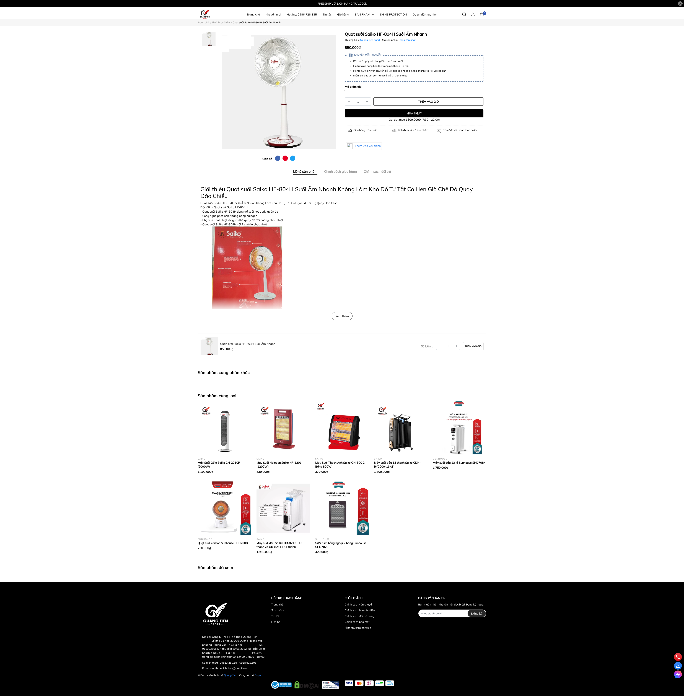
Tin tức (275, 616)
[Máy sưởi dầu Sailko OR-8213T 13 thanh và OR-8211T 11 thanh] (283, 508)
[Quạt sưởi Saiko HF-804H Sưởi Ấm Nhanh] (278, 92)
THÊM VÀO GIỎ (428, 101)
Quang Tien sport (370, 40)
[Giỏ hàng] (482, 14)
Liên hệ (275, 621)
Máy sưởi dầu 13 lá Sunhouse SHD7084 (459, 462)
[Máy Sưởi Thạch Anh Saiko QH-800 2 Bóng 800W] (342, 428)
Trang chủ (277, 604)
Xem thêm (342, 316)
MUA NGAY (414, 113)
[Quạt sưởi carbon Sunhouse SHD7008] (224, 508)
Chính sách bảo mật (357, 621)
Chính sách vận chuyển (359, 604)
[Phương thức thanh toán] (369, 683)
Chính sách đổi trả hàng (359, 616)
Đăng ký (476, 613)
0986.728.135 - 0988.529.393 (238, 662)
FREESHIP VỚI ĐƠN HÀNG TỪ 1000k (342, 3)
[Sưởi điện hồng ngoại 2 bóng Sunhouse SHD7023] (342, 508)
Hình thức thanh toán (358, 627)
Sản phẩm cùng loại (217, 395)
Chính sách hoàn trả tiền (360, 610)
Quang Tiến (230, 675)
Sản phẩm (277, 610)
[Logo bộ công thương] (305, 684)
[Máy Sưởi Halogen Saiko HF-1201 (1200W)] (283, 428)
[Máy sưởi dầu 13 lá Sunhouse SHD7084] (459, 428)
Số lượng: (427, 346)
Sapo (258, 675)
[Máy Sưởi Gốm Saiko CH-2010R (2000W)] (224, 428)
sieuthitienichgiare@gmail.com (229, 668)
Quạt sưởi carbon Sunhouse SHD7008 (223, 543)
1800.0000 (413, 119)
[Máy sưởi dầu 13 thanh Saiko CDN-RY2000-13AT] (401, 428)
